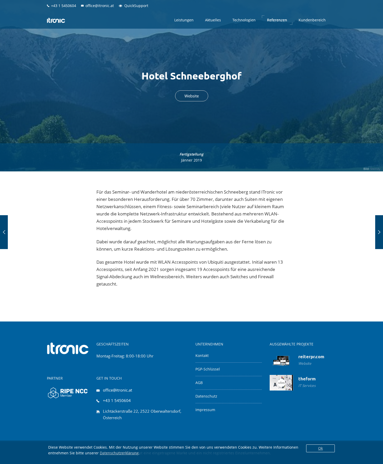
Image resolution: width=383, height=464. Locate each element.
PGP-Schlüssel (207, 369)
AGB (199, 382)
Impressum (205, 409)
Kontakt (202, 355)
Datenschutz (206, 396)
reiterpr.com (311, 356)
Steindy (375, 169)
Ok (320, 448)
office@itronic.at (117, 390)
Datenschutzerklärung (119, 452)
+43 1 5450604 (117, 400)
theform (307, 378)
